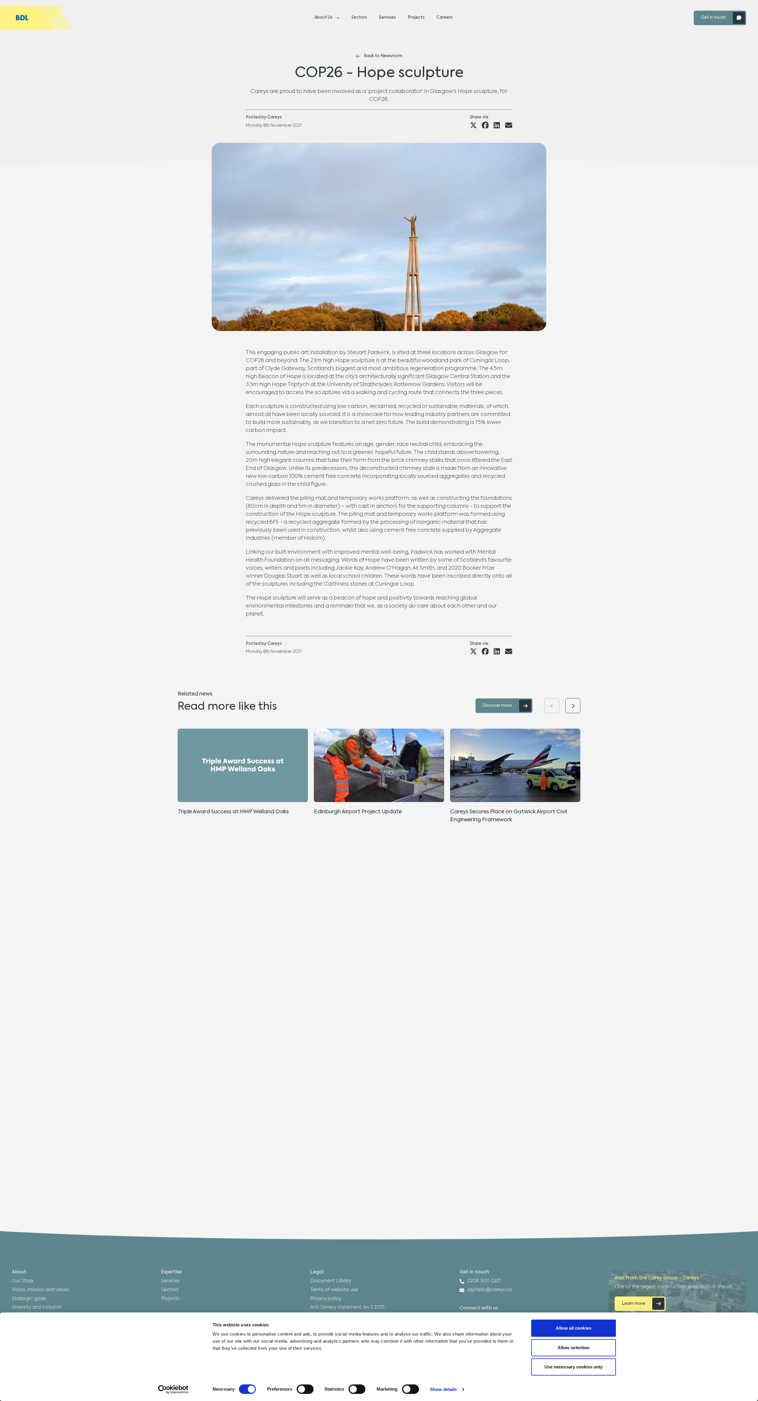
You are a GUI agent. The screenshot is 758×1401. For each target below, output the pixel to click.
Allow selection (574, 1347)
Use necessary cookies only (574, 1366)
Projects (416, 18)
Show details (443, 1389)
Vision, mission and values (40, 1290)
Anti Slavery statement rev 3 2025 (347, 1307)
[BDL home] (36, 18)
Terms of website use (334, 1290)
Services (387, 18)
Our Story (22, 1281)
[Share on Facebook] (485, 125)
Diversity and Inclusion (37, 1307)
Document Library (330, 1281)
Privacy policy (325, 1298)
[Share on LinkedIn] (496, 125)
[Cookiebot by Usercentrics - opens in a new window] (173, 1389)
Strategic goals (29, 1298)
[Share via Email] (508, 125)
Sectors (359, 18)
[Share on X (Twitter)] (473, 125)
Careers (444, 18)
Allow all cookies (573, 1328)
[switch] (305, 1389)
